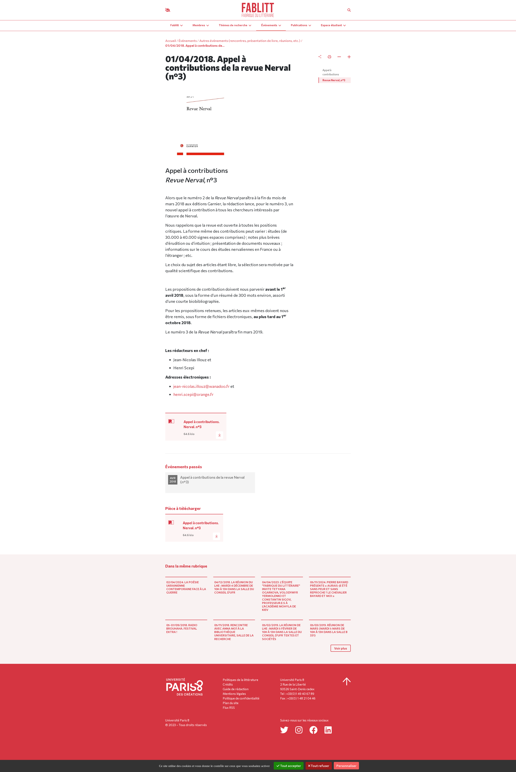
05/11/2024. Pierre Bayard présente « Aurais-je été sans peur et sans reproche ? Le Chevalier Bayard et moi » (329, 589)
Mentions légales (234, 693)
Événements (188, 41)
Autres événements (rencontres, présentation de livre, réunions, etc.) (249, 41)
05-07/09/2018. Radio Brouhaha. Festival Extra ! (181, 628)
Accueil (170, 41)
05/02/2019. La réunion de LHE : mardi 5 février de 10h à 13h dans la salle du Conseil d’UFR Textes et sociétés (282, 632)
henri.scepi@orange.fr (193, 394)
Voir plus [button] (340, 648)
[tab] (334, 56)
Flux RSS (229, 707)
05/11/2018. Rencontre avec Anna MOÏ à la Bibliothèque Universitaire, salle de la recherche (234, 632)
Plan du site (230, 703)
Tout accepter (290, 766)
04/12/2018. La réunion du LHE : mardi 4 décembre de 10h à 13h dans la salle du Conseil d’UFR (234, 587)
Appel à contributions (330, 72)
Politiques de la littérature (240, 680)
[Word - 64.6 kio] (173, 423)
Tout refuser (319, 766)
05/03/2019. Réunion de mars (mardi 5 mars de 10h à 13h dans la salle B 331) (328, 630)
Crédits (228, 684)
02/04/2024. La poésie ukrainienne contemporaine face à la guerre (186, 587)
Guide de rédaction (236, 689)
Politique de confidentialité (241, 698)
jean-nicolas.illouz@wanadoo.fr (201, 386)
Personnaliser (346, 766)
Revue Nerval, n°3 (333, 80)
